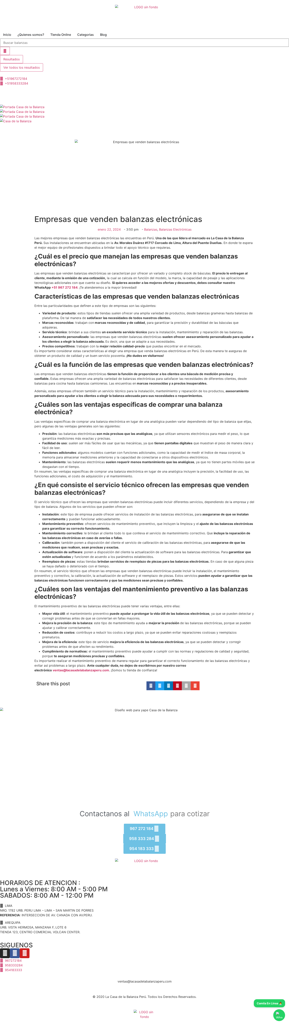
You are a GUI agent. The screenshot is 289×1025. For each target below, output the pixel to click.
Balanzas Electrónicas (175, 229)
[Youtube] (24, 953)
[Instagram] (5, 953)
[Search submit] (5, 51)
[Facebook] (15, 953)
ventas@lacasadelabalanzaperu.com (81, 670)
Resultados (11, 59)
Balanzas (150, 229)
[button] (150, 685)
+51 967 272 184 (65, 287)
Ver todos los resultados (21, 67)
